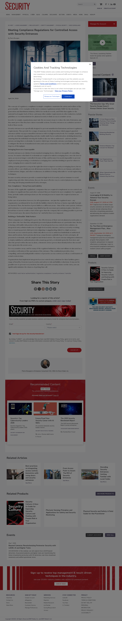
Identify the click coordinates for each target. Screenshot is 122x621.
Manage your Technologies (52, 96)
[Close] (90, 64)
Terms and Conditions (48, 84)
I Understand (68, 96)
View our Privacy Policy (64, 91)
